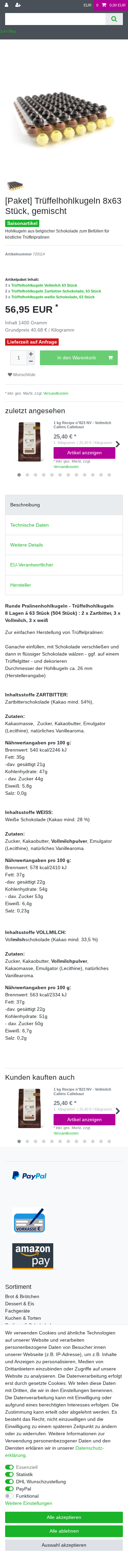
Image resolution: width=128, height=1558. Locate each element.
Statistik (24, 1474)
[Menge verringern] (31, 361)
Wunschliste (23, 374)
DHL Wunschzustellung (41, 1481)
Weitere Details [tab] (26, 545)
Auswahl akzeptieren (64, 1545)
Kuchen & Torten (23, 1318)
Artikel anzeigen (84, 452)
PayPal (23, 1488)
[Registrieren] (19, 5)
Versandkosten (55, 393)
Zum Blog (8, 31)
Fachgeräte (17, 1311)
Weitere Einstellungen (28, 1503)
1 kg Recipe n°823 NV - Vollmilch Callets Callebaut (82, 425)
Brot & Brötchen (22, 1296)
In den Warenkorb (76, 357)
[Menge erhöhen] (31, 354)
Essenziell (27, 1467)
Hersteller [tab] (20, 585)
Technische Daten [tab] (29, 525)
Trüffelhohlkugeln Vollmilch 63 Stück (44, 285)
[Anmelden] (7, 5)
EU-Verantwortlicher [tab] (31, 564)
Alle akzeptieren (64, 1517)
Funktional (27, 1496)
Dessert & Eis (19, 1303)
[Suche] (114, 19)
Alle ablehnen (64, 1531)
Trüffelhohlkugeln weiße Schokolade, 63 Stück (53, 297)
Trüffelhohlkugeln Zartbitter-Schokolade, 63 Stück (56, 291)
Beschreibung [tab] (25, 504)
